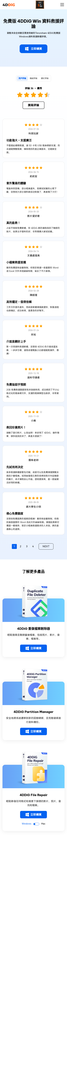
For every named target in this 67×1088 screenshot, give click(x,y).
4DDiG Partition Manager (33, 712)
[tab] (22, 78)
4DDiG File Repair (34, 795)
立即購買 (36, 48)
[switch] (36, 824)
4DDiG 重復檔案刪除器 (33, 629)
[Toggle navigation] (62, 4)
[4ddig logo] (8, 4)
